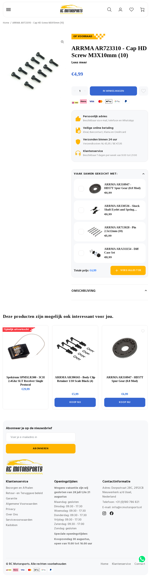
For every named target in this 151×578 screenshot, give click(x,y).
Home (6, 23)
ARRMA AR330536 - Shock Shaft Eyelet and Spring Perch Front (122, 207)
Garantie (11, 498)
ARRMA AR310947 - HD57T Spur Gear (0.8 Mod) (122, 186)
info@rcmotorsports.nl (127, 507)
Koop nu (75, 402)
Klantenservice (121, 564)
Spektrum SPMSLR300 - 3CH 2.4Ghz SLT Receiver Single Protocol (25, 381)
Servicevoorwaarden (19, 520)
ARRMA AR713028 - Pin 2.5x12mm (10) (120, 229)
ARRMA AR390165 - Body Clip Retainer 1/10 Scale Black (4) (75, 379)
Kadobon (11, 525)
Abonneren (40, 448)
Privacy (10, 509)
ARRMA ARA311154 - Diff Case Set (121, 250)
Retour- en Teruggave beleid (24, 493)
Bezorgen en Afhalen (19, 488)
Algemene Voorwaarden (21, 504)
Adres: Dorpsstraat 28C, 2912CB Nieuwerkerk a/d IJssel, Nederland (122, 492)
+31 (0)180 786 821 (127, 502)
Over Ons (12, 514)
